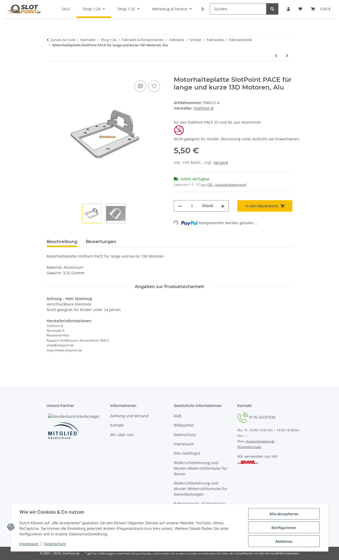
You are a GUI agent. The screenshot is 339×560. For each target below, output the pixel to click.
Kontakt (117, 425)
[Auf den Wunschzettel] (154, 86)
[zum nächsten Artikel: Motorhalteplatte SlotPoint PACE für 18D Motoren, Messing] (287, 55)
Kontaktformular (249, 447)
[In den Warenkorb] (51, 73)
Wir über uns (121, 434)
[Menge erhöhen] (223, 205)
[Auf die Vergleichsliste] (140, 86)
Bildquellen (184, 425)
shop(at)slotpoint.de (260, 441)
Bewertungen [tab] (101, 241)
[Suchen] (272, 9)
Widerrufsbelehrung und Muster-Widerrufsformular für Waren (201, 468)
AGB (177, 415)
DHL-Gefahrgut (187, 453)
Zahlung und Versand (129, 415)
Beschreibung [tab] (62, 241)
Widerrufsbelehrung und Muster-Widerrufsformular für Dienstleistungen (201, 489)
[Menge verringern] (180, 205)
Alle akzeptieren (283, 514)
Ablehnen (284, 541)
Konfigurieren (283, 527)
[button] (199, 9)
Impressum (28, 543)
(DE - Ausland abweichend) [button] (227, 184)
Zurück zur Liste (62, 39)
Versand (220, 162)
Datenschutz (55, 543)
